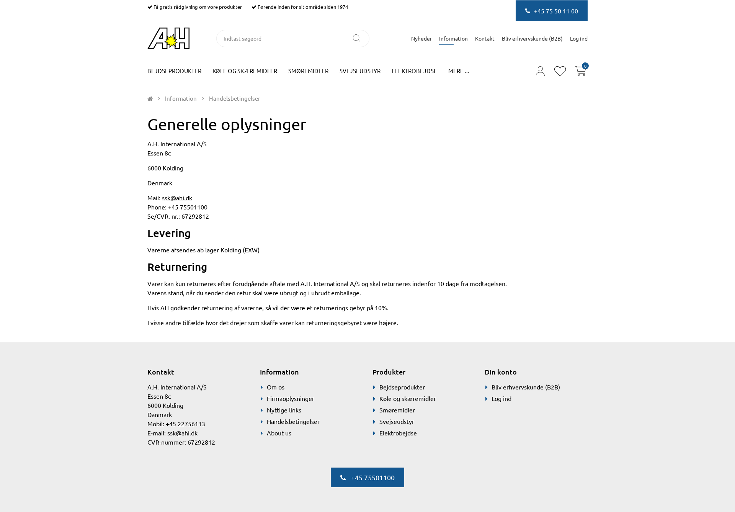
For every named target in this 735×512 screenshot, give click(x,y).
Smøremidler (308, 70)
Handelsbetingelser (293, 421)
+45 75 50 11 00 (556, 11)
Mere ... (458, 70)
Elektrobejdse (414, 70)
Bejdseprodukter (174, 70)
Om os (275, 387)
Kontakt (485, 38)
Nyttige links (284, 410)
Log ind (501, 398)
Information (453, 38)
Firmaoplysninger (290, 398)
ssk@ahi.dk (177, 197)
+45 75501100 (372, 477)
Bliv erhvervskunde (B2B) (532, 38)
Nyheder (421, 38)
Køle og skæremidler (244, 70)
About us (279, 433)
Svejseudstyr (360, 70)
